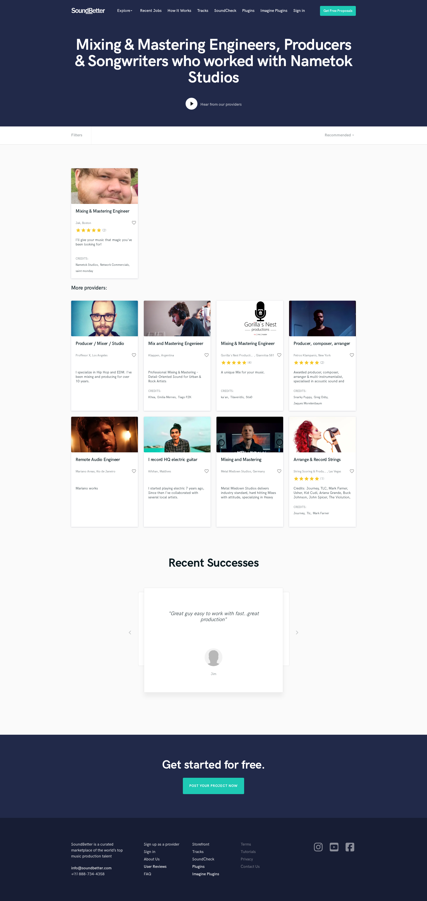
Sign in (299, 10)
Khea (151, 397)
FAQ (147, 874)
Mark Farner (321, 513)
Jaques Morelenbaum (308, 403)
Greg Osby (320, 397)
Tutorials (248, 852)
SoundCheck (225, 10)
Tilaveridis (237, 397)
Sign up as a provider (161, 844)
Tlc (309, 513)
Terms (246, 844)
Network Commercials (114, 265)
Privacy (247, 859)
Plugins (248, 10)
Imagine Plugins (273, 10)
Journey (299, 513)
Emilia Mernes (166, 397)
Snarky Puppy (303, 397)
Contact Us (250, 866)
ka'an (224, 397)
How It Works (179, 10)
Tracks (202, 10)
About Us (152, 859)
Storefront (200, 844)
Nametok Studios (87, 265)
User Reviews (155, 866)
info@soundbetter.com (91, 868)
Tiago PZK (185, 397)
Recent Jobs (151, 10)
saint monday (84, 271)
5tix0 (249, 397)
